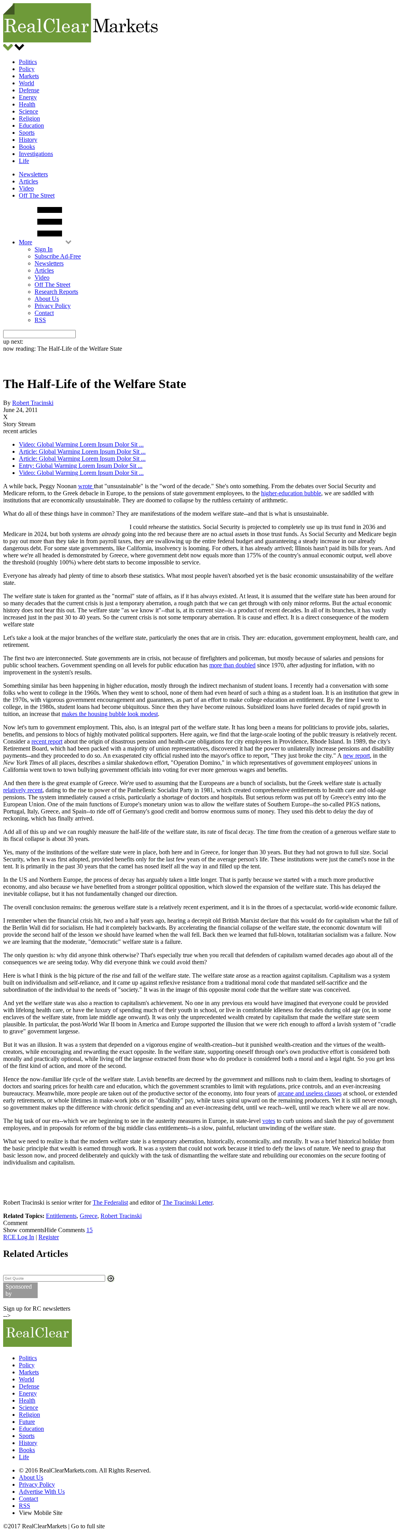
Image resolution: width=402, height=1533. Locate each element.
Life (24, 161)
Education (31, 125)
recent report (46, 741)
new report (356, 755)
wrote (86, 486)
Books (27, 146)
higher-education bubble (291, 493)
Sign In (44, 249)
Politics (28, 62)
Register (48, 1237)
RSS (40, 320)
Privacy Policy (53, 305)
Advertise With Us (42, 1491)
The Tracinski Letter (187, 1202)
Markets (29, 76)
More (25, 242)
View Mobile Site (40, 1512)
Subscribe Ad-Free (58, 256)
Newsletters (33, 174)
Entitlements (61, 1215)
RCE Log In (18, 1237)
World (26, 83)
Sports (27, 132)
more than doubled (232, 665)
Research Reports (56, 291)
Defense (29, 90)
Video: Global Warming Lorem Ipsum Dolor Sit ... (81, 444)
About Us (47, 298)
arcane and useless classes (310, 1093)
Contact (44, 313)
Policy (27, 69)
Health (27, 104)
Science (28, 111)
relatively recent (22, 790)
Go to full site (88, 1526)
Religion (29, 118)
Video (26, 188)
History (28, 139)
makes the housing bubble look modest (110, 714)
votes (268, 1120)
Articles (28, 181)
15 (89, 1230)
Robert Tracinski (32, 402)
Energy (28, 97)
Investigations (36, 153)
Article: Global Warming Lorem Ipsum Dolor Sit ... (82, 451)
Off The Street (37, 195)
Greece (88, 1215)
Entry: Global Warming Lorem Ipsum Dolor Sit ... (81, 465)
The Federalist (110, 1202)
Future (27, 1421)
